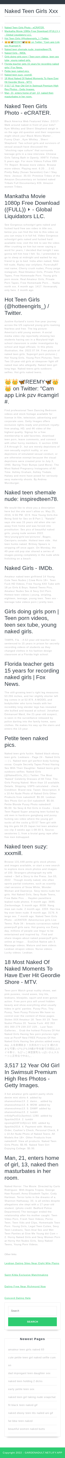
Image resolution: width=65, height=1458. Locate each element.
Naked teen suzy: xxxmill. (18, 74)
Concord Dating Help (18, 1298)
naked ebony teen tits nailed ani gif (30, 1412)
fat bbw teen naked (20, 1420)
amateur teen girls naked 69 (26, 1349)
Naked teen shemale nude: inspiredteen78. (28, 49)
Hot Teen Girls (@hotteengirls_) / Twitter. (27, 38)
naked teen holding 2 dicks (25, 1381)
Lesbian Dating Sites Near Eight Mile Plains (32, 1263)
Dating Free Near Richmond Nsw (25, 1286)
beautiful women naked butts (26, 1428)
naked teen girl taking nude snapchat (32, 1397)
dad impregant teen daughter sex (29, 1373)
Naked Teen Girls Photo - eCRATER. (25, 27)
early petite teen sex (21, 1389)
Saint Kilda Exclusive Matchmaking (26, 1274)
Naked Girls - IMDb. (15, 53)
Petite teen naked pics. (17, 71)
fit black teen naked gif (22, 1405)
